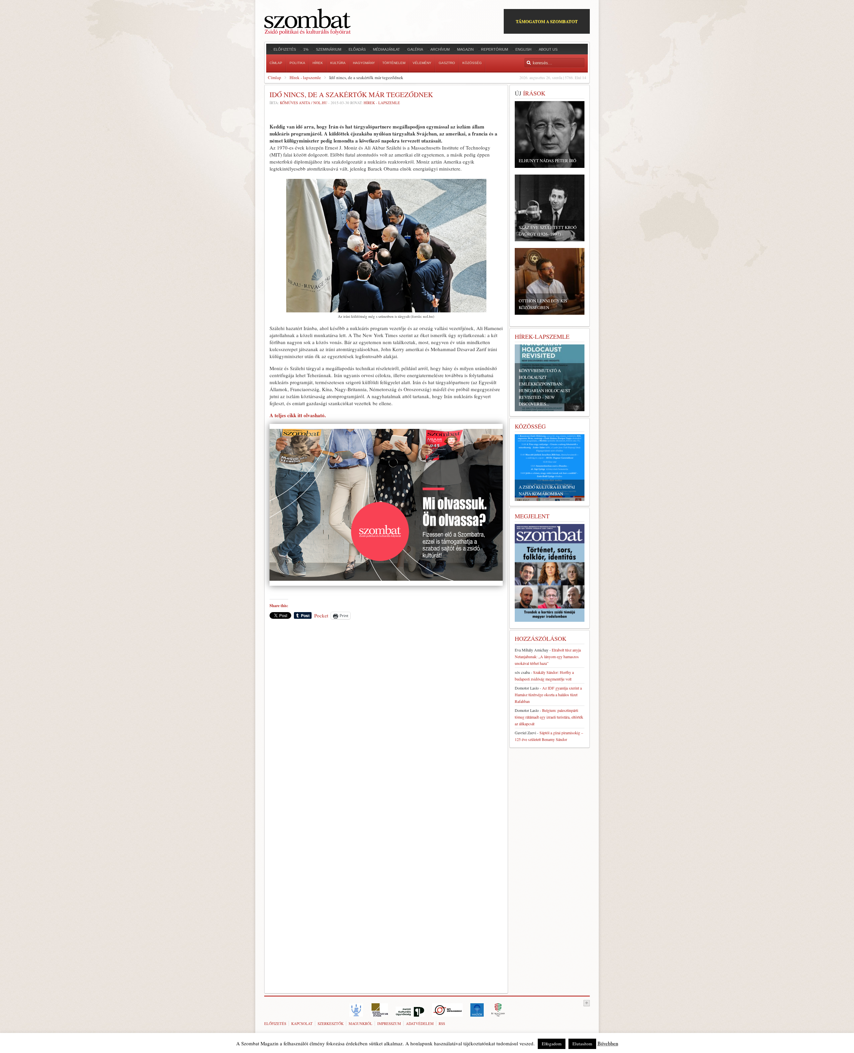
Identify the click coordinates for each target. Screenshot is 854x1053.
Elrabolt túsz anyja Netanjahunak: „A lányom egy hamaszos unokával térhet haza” (548, 656)
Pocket (321, 615)
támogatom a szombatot (547, 21)
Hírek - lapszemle (305, 77)
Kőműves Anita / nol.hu (303, 102)
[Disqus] (386, 717)
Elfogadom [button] (551, 1044)
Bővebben (607, 1043)
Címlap (274, 77)
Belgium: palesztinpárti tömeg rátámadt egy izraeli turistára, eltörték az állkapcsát (549, 717)
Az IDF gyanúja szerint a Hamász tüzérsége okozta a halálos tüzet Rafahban (548, 694)
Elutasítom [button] (582, 1044)
